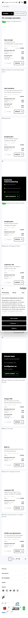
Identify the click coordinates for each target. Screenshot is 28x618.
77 (16, 559)
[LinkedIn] (14, 590)
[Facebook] (3, 590)
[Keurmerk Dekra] (21, 608)
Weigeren (14, 328)
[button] (25, 559)
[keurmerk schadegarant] (9, 612)
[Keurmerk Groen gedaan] (24, 608)
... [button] (14, 559)
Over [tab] (23, 292)
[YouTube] (10, 590)
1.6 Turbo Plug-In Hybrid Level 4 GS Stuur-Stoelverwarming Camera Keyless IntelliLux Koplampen (13, 92)
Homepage (6, 6)
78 (19, 559)
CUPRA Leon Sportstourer (12, 533)
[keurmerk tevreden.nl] (4, 612)
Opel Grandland (9, 88)
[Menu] (25, 2)
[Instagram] (6, 590)
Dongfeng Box (8, 136)
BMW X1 (6, 447)
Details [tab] (14, 292)
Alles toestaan (14, 318)
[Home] (9, 2)
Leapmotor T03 (9, 264)
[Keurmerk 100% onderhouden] (15, 608)
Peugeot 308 (8, 399)
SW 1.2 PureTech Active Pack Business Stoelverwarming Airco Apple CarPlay (12, 402)
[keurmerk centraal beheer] (15, 612)
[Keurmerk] (3, 604)
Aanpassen (13, 323)
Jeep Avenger (8, 40)
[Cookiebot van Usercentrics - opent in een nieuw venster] (20, 288)
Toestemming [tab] (5, 292)
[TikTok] (17, 590)
